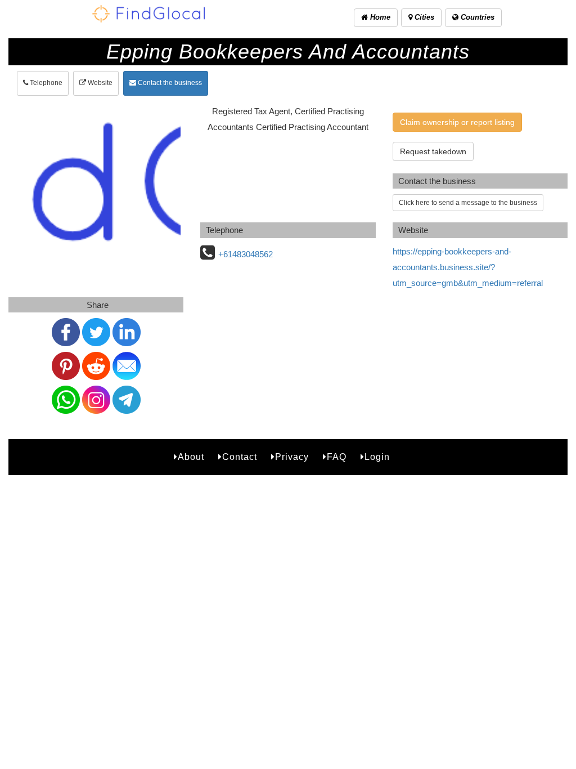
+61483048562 (245, 254)
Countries (476, 17)
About (191, 457)
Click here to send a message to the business (468, 203)
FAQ (336, 457)
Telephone (45, 83)
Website (99, 83)
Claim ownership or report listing (457, 122)
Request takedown (433, 151)
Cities (423, 17)
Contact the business (169, 83)
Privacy (292, 457)
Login (377, 457)
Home (379, 17)
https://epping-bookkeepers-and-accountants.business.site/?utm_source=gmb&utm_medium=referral (468, 267)
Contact (239, 457)
